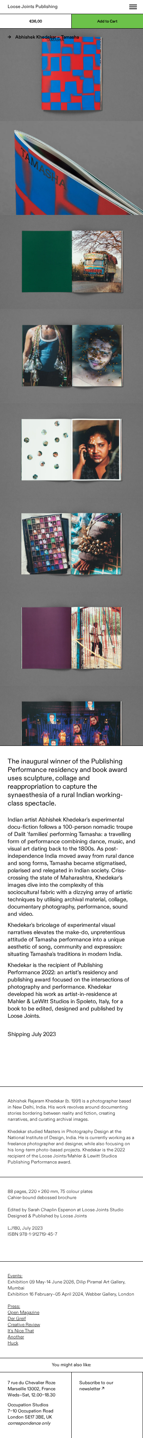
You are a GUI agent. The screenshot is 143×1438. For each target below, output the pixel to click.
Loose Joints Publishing (33, 7)
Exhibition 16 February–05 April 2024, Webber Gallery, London (71, 1294)
